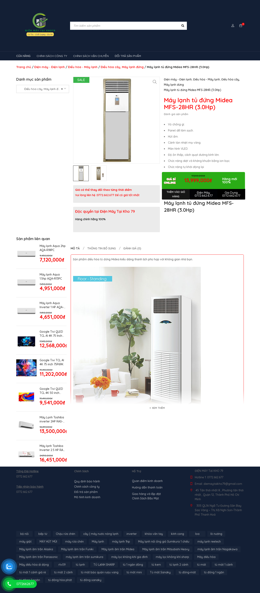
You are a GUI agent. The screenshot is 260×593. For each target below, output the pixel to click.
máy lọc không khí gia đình (129, 557)
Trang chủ (23, 67)
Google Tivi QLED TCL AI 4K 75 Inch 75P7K (51, 334)
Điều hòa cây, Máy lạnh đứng (122, 67)
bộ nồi (24, 534)
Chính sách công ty (87, 486)
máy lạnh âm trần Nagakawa (217, 549)
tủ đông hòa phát (60, 580)
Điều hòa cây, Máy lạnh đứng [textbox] (41, 89)
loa (197, 534)
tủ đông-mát (187, 572)
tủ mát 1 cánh (224, 564)
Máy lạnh (98, 541)
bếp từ (42, 534)
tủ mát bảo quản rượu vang (99, 572)
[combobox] (42, 89)
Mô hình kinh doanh (87, 497)
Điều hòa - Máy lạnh (83, 67)
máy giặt (25, 541)
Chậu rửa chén (65, 534)
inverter (132, 534)
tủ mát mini (134, 572)
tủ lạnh (80, 564)
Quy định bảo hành (87, 481)
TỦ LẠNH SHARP (104, 564)
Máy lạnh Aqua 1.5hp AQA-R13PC (51, 276)
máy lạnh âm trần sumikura (84, 557)
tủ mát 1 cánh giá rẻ (32, 572)
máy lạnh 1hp (121, 541)
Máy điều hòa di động (34, 564)
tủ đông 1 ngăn (214, 572)
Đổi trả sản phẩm (86, 492)
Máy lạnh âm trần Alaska (36, 549)
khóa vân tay (154, 534)
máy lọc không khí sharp (172, 557)
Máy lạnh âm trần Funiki (77, 549)
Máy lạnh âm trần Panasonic (38, 557)
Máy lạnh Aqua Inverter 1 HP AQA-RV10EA (52, 305)
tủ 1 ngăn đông (133, 564)
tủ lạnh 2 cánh (178, 564)
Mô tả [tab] (75, 248)
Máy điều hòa (206, 557)
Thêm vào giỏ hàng (176, 194)
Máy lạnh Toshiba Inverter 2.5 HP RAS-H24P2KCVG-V (53, 448)
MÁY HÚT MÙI (48, 541)
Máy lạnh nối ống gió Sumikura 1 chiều (163, 541)
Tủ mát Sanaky (160, 572)
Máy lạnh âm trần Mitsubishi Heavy (165, 549)
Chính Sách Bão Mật (145, 498)
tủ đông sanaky (90, 580)
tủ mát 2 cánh (63, 572)
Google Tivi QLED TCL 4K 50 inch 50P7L (51, 391)
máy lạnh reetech (209, 541)
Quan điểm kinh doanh (147, 481)
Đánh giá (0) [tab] (132, 248)
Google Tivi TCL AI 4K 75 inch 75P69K (52, 362)
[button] (155, 82)
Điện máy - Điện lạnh (49, 67)
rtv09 (62, 564)
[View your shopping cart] (240, 26)
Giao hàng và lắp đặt (146, 494)
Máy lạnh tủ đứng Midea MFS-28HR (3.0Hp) (192, 90)
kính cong (177, 534)
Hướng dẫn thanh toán (147, 487)
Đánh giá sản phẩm (176, 114)
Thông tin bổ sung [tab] (101, 248)
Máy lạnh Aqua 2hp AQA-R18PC (53, 248)
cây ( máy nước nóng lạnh (100, 534)
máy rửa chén (74, 541)
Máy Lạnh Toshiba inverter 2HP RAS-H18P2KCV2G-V (52, 419)
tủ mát (201, 564)
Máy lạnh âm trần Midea (118, 549)
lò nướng (216, 534)
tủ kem (156, 564)
